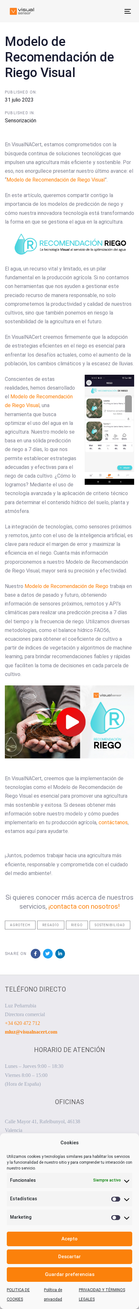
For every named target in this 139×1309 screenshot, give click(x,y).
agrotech (20, 925)
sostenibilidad (110, 925)
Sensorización (20, 120)
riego (77, 925)
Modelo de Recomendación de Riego (66, 586)
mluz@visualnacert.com (31, 1032)
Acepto (69, 1239)
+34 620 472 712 (22, 1023)
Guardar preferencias (69, 1274)
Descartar (69, 1256)
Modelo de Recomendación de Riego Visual (55, 180)
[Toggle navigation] (110, 11)
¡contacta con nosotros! (84, 906)
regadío (50, 925)
